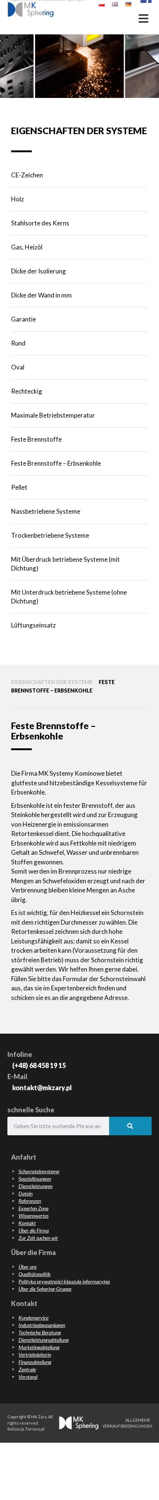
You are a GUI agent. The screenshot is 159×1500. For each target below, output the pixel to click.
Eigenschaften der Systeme (51, 682)
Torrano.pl (34, 1428)
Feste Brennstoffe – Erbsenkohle (56, 463)
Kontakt (27, 1223)
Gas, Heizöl (27, 247)
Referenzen (29, 1201)
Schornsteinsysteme (38, 1171)
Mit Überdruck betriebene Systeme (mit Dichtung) (65, 563)
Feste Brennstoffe (36, 439)
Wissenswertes (33, 1215)
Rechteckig (26, 391)
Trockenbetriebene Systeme (50, 535)
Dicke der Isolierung (38, 271)
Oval (17, 367)
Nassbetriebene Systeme (45, 511)
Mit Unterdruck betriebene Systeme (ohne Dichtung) (69, 596)
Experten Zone (33, 1208)
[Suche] (130, 1126)
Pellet (19, 487)
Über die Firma (33, 1230)
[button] (143, 18)
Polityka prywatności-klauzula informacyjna (64, 1281)
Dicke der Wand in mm (41, 295)
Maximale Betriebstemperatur (53, 415)
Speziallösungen (34, 1179)
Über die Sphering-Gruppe (44, 1289)
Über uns (27, 1266)
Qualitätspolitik (34, 1274)
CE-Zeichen (27, 175)
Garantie (23, 319)
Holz (17, 199)
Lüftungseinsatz (33, 625)
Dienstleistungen (35, 1186)
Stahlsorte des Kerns (40, 223)
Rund (18, 343)
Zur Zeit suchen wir (38, 1238)
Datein (25, 1193)
